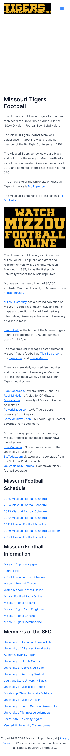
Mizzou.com (12, 400)
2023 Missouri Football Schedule (25, 511)
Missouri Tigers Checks (19, 615)
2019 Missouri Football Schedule (25, 537)
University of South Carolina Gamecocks (30, 706)
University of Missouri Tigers (22, 699)
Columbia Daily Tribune (19, 466)
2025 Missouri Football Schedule (25, 498)
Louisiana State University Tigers (25, 680)
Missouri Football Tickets (20, 583)
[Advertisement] (35, 54)
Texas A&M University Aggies (23, 719)
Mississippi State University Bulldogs (28, 693)
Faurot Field (11, 330)
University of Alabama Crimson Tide (27, 642)
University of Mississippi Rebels (25, 687)
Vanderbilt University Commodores (27, 725)
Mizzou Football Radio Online (23, 596)
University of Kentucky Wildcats (25, 674)
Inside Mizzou (39, 358)
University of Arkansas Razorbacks (27, 648)
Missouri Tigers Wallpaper (21, 564)
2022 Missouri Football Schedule (25, 518)
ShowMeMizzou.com (18, 419)
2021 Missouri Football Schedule (25, 524)
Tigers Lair (15, 358)
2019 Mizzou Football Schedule (24, 577)
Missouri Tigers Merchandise (23, 622)
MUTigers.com (37, 186)
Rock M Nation (13, 395)
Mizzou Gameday (15, 302)
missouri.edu (15, 293)
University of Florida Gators (22, 661)
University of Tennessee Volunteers (27, 712)
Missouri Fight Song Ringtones (24, 609)
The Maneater (13, 447)
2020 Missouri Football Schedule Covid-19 (32, 531)
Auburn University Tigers (20, 655)
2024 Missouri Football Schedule (25, 505)
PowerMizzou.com (16, 409)
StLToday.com (13, 456)
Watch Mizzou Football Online (23, 590)
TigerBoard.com (50, 353)
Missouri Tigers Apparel (19, 603)
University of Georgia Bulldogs (24, 667)
